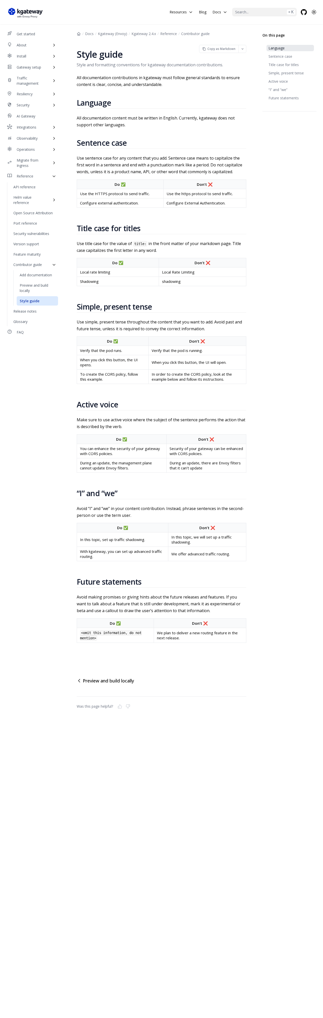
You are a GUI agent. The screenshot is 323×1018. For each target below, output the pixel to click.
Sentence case (280, 56)
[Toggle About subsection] (54, 45)
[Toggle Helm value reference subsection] (54, 200)
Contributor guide (195, 33)
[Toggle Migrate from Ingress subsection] (54, 163)
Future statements (283, 98)
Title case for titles (283, 64)
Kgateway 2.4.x (143, 33)
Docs (89, 33)
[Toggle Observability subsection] (54, 138)
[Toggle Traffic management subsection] (54, 80)
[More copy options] (242, 48)
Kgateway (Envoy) (112, 33)
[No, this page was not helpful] (128, 706)
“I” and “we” (277, 89)
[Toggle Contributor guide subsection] (54, 264)
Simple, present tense (286, 73)
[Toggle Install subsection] (54, 56)
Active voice (278, 81)
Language (276, 48)
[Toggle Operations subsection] (54, 149)
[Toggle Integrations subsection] (54, 127)
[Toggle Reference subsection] (54, 176)
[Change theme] (314, 12)
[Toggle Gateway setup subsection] (54, 67)
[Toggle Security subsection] (54, 105)
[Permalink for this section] (117, 103)
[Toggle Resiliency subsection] (54, 94)
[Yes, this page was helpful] (120, 706)
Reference (168, 33)
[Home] (79, 34)
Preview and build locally (108, 681)
